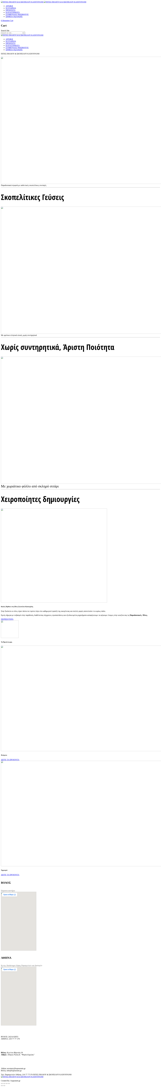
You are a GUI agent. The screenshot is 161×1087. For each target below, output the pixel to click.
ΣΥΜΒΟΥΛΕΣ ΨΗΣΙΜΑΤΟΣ (17, 14)
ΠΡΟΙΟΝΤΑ (10, 10)
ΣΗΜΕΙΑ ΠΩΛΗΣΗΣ (14, 17)
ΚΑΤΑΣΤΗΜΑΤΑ (13, 12)
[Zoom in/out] (9, 1083)
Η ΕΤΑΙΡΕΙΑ (11, 8)
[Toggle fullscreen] (7, 1083)
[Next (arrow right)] (4, 1085)
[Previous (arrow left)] (2, 1085)
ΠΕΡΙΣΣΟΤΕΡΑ (7, 619)
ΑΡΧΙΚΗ (9, 6)
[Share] (4, 1083)
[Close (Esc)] (2, 1083)
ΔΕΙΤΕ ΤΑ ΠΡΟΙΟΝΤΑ (10, 760)
